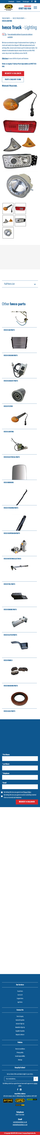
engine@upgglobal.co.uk (20, 1125)
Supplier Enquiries (20, 1031)
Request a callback (13, 74)
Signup (27, 845)
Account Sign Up (20, 1024)
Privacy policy (20, 1052)
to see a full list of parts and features (15, 59)
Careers (18, 2)
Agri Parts (20, 1002)
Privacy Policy (27, 792)
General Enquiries (20, 1020)
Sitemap (20, 1060)
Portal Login (26, 2)
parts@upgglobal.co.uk (20, 1122)
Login (10, 845)
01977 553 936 (25, 8)
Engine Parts (20, 998)
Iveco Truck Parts (18, 18)
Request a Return (20, 1035)
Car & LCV (20, 995)
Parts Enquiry (20, 1016)
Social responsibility (20, 1056)
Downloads (11, 2)
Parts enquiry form (13, 80)
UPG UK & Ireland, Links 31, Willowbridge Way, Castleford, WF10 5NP (20, 1096)
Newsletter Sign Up (20, 1027)
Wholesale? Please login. (9, 86)
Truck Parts (6, 18)
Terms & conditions (20, 1049)
